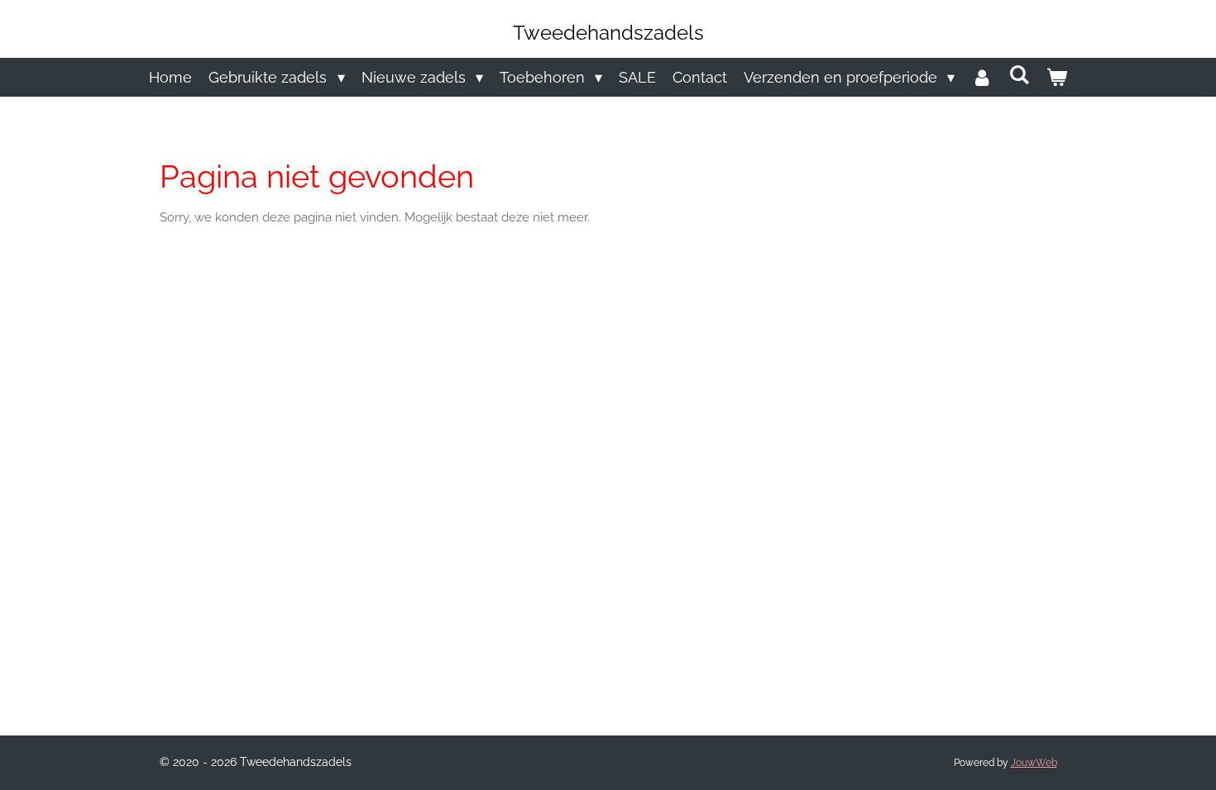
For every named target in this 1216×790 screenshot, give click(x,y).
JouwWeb (1034, 763)
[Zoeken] (1018, 75)
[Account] (981, 77)
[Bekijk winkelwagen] (1056, 77)
